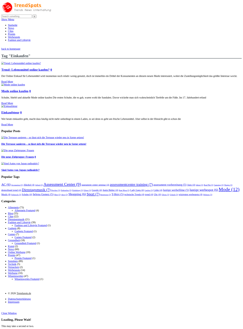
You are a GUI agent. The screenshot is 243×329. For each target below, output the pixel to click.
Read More (7, 81)
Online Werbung (16, 252)
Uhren (165, 195)
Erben (87, 190)
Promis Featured (23, 258)
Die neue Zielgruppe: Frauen (17, 156)
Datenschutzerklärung (19, 299)
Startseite (12, 25)
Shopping (77, 194)
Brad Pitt (208, 185)
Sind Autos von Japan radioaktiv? (20, 170)
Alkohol (29, 184)
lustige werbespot (204, 190)
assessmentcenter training (131, 184)
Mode (229, 189)
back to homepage (10, 48)
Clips (10, 31)
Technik (12, 264)
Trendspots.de (24, 293)
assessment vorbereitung (169, 184)
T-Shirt (118, 194)
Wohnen (207, 195)
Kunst (11, 246)
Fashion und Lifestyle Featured (31, 225)
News (11, 28)
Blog (10, 213)
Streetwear (105, 195)
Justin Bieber (110, 190)
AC (6, 184)
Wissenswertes (15, 276)
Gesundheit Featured (25, 243)
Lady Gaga (137, 190)
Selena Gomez (43, 194)
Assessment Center (62, 184)
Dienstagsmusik (36, 190)
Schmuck (16, 195)
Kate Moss (124, 190)
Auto (191, 184)
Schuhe (27, 194)
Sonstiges (13, 261)
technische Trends (134, 194)
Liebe (158, 190)
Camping (219, 185)
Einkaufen (66, 190)
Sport (93, 194)
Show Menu (7, 19)
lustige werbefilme (176, 190)
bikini (199, 185)
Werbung (13, 273)
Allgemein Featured (25, 210)
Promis (11, 34)
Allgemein (13, 207)
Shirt (57, 195)
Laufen (149, 190)
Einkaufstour (10, 112)
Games (11, 234)
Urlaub (174, 195)
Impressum (13, 301)
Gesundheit (14, 240)
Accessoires (17, 185)
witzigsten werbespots (190, 194)
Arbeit (39, 185)
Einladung (77, 190)
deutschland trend (11, 190)
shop (64, 195)
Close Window (9, 313)
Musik (6, 194)
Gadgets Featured (24, 231)
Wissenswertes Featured (27, 279)
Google (97, 190)
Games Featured (23, 237)
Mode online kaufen (14, 91)
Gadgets (12, 228)
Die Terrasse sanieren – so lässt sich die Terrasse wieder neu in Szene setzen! (43, 144)
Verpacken (13, 267)
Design (228, 185)
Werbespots (14, 37)
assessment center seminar (95, 184)
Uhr (157, 194)
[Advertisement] (61, 45)
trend (149, 194)
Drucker (55, 190)
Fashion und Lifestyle (19, 40)
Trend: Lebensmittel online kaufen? (25, 69)
